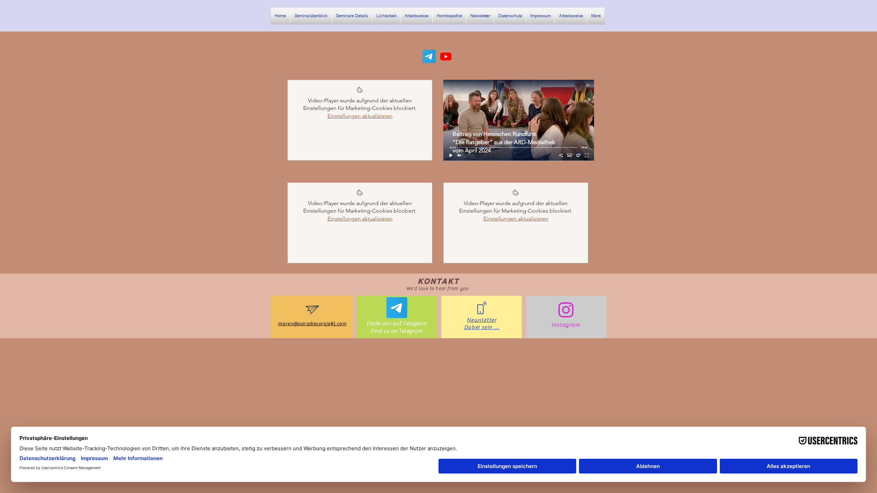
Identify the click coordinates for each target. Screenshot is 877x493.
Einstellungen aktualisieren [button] (360, 116)
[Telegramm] (429, 56)
